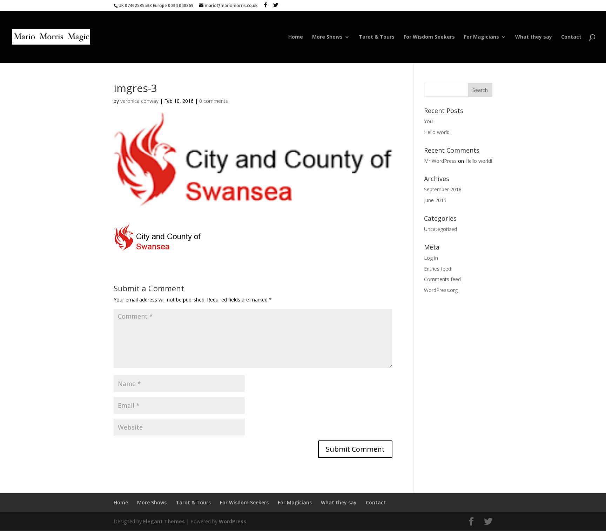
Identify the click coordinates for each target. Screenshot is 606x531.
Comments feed (442, 279)
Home (295, 37)
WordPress (232, 521)
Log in (431, 257)
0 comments (213, 101)
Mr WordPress (440, 161)
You (428, 121)
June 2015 (435, 200)
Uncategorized (440, 229)
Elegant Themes (164, 521)
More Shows (327, 37)
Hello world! (437, 132)
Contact (571, 37)
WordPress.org (441, 290)
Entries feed (437, 268)
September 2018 (443, 189)
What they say (533, 37)
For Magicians (481, 37)
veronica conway (139, 101)
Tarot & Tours (377, 37)
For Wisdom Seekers (429, 37)
